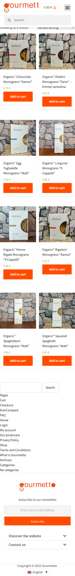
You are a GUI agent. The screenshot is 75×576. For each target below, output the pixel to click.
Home (4, 420)
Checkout (6, 405)
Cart (3, 400)
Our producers (10, 435)
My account (8, 430)
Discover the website (25, 536)
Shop (3, 445)
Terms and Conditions (15, 450)
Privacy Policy (9, 440)
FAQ (3, 415)
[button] (67, 7)
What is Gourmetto (13, 455)
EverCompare (9, 410)
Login (4, 425)
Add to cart (18, 96)
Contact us (17, 544)
